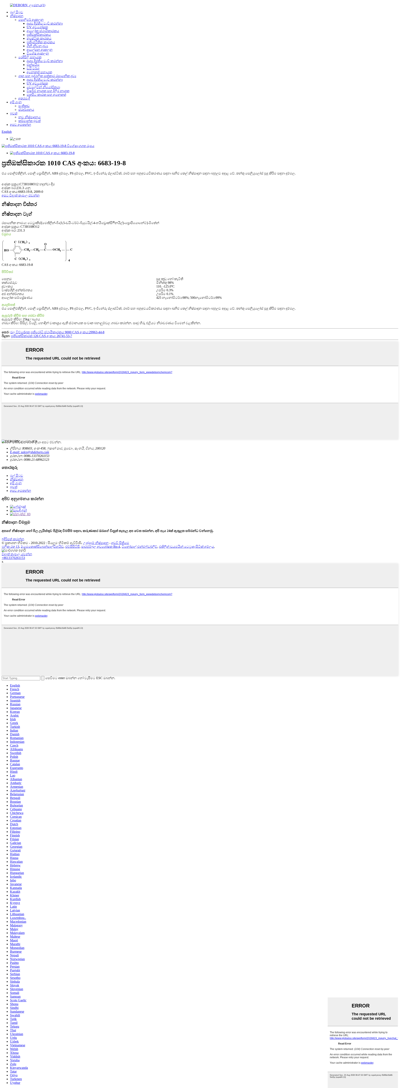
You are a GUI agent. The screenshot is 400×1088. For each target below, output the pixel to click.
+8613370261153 (13, 558)
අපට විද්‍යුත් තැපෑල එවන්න (21, 195)
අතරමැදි (24, 98)
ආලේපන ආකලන (39, 49)
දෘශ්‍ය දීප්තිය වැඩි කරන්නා (45, 23)
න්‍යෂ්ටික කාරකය (39, 38)
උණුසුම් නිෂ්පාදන (96, 543)
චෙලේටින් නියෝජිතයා (43, 87)
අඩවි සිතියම (120, 543)
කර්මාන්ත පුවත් (29, 121)
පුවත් (13, 113)
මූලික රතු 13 (10, 546)
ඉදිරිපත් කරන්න (13, 539)
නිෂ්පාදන (16, 16)
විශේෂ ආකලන (38, 53)
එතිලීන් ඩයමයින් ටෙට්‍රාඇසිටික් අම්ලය (186, 546)
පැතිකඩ (24, 106)
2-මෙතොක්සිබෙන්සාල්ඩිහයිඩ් (42, 546)
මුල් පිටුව (16, 12)
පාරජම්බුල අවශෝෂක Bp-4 (100, 546)
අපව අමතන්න (20, 124)
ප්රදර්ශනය (26, 109)
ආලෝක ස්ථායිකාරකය (43, 31)
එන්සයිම (33, 64)
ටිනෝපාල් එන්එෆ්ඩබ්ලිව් (139, 546)
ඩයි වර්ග (33, 68)
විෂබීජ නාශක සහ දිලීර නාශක (48, 91)
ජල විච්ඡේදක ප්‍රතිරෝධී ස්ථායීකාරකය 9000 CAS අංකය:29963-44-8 (57, 332)
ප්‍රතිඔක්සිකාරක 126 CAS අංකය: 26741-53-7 (41, 336)
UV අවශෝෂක (37, 27)
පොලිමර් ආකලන (31, 19)
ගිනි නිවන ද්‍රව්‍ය (37, 46)
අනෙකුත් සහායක (39, 72)
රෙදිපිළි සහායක (29, 57)
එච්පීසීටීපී (72, 546)
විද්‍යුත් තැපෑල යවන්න (17, 554)
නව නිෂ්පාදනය (29, 117)
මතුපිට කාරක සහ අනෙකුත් (46, 94)
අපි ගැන (16, 102)
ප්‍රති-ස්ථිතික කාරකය (41, 42)
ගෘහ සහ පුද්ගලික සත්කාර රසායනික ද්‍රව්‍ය (47, 76)
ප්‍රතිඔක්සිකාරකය (39, 34)
